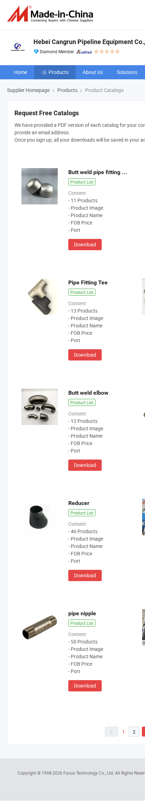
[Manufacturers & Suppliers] (51, 14)
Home (20, 72)
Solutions (127, 72)
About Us (93, 72)
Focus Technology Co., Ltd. (89, 773)
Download (85, 244)
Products (59, 72)
